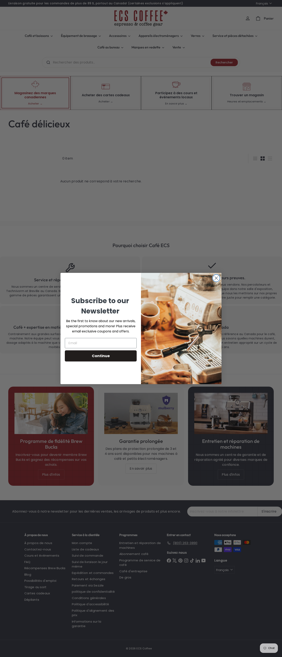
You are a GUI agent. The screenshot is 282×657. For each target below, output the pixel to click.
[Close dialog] (216, 278)
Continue (101, 355)
